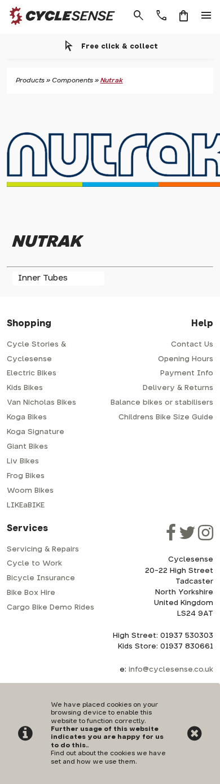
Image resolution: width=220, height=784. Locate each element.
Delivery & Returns (178, 388)
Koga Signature (35, 432)
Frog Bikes (26, 476)
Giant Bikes (27, 446)
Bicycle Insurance (41, 578)
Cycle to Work (34, 563)
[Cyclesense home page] (59, 27)
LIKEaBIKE (26, 505)
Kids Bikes (25, 388)
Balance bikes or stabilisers (162, 402)
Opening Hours (185, 359)
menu (206, 16)
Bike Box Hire (31, 593)
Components (72, 80)
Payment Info (186, 373)
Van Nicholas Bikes (41, 402)
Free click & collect (119, 46)
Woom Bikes (30, 490)
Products (30, 80)
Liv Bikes (23, 461)
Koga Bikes (27, 417)
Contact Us (192, 344)
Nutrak (111, 80)
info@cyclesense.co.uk (171, 669)
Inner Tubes (43, 278)
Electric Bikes (31, 373)
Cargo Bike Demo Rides (50, 607)
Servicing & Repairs (43, 549)
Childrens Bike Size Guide (165, 417)
